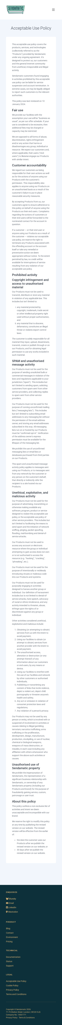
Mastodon (13, 912)
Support (10, 965)
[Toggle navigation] (53, 9)
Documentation (13, 957)
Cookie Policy (12, 985)
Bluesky (12, 899)
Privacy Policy (12, 990)
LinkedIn (12, 907)
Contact (10, 933)
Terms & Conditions (27, 1018)
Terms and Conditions (16, 994)
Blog (8, 928)
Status (9, 961)
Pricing (9, 941)
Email (11, 903)
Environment (12, 937)
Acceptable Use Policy (16, 981)
